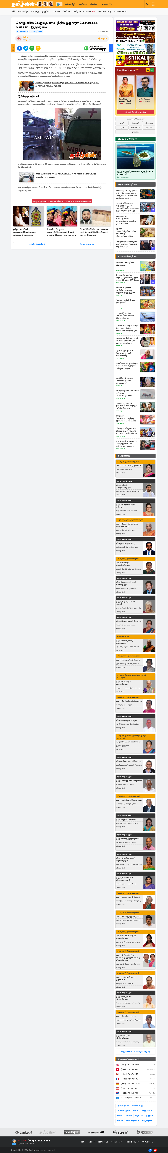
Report (104, 38)
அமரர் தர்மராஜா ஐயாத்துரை (128, 916)
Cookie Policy (132, 1142)
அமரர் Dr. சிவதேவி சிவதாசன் (129, 701)
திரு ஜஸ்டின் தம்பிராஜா (126, 543)
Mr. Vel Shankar (144, 99)
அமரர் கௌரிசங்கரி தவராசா (128, 466)
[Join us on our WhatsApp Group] (95, 48)
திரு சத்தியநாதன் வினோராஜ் (128, 761)
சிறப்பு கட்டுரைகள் (127, 139)
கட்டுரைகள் (147, 1121)
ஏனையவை (120, 11)
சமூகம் (28, 40)
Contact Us (103, 1142)
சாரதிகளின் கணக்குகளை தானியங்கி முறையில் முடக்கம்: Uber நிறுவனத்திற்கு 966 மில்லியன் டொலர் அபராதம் (126, 220)
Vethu (25, 37)
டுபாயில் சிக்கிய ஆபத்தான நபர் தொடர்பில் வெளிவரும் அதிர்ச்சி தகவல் (94, 232)
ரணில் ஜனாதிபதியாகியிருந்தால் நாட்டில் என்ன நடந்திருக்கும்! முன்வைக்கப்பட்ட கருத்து (67, 84)
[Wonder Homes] (135, 49)
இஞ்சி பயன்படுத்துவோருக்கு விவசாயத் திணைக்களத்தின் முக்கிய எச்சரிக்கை (126, 233)
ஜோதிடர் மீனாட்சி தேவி (125, 100)
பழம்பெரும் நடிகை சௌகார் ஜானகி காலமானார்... (124, 353)
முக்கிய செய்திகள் (37, 244)
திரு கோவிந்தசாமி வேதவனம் (129, 781)
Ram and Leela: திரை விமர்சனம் (125, 263)
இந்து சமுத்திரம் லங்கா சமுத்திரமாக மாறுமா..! (135, 172)
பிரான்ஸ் (128, 1116)
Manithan (119, 295)
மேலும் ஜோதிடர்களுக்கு (135, 112)
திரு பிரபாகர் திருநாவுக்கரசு (128, 839)
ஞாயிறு (135, 132)
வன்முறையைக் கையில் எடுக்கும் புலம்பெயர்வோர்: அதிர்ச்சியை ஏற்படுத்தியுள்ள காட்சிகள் (127, 393)
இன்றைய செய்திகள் (136, 119)
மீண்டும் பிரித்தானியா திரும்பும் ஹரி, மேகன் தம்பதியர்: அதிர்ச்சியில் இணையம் (126, 431)
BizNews (89, 11)
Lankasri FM (106, 4)
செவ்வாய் (135, 127)
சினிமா (94, 4)
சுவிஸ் (119, 1116)
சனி (122, 123)
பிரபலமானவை (87, 244)
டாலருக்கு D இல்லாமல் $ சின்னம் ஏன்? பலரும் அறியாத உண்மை (127, 340)
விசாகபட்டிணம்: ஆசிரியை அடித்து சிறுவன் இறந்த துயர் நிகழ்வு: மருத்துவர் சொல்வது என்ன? (125, 290)
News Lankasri (120, 283)
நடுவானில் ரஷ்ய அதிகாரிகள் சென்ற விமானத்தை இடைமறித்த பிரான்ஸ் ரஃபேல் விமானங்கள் (126, 315)
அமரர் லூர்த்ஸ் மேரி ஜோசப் (128, 660)
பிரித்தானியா (146, 1111)
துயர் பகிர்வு (124, 456)
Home (83, 1142)
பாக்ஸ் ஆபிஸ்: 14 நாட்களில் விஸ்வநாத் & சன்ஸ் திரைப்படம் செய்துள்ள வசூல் (126, 405)
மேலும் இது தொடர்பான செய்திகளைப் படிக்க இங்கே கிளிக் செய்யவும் (62, 201)
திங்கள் (149, 127)
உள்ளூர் (35, 11)
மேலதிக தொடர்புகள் (129, 1059)
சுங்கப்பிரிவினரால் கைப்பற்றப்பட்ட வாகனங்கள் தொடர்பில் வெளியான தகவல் (65, 175)
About (92, 1142)
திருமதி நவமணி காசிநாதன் (128, 742)
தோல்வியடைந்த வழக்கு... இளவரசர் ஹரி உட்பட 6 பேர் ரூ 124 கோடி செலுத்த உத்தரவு (127, 277)
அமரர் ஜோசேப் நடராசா (126, 1016)
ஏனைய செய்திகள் (127, 256)
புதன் (122, 127)
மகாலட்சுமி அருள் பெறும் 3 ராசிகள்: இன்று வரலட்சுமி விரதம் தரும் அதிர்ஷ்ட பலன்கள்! (127, 328)
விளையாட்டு (104, 11)
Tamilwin (33, 1150)
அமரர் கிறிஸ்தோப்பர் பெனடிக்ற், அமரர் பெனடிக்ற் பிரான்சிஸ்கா (128, 957)
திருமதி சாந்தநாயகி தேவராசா (129, 621)
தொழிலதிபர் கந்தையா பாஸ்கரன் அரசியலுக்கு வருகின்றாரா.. (126, 244)
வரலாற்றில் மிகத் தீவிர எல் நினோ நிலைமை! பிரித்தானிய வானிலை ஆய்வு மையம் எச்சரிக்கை (126, 194)
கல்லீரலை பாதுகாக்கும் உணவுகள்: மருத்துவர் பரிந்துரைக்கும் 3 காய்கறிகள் (127, 366)
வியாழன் (149, 123)
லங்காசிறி (70, 4)
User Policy (116, 1142)
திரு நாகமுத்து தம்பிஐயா (126, 720)
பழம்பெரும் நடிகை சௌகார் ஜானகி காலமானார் (124, 380)
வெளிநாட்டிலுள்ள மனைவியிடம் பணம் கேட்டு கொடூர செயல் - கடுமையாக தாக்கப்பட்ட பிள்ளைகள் (61, 232)
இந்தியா (45, 11)
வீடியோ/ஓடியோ (132, 1121)
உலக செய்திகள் (123, 1111)
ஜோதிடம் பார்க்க (128, 70)
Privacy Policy (149, 1142)
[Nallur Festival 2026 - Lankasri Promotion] (135, 37)
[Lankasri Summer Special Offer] (135, 25)
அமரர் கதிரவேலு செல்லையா (129, 800)
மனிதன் (83, 4)
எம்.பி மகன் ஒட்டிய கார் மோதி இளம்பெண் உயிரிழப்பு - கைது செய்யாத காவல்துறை (126, 443)
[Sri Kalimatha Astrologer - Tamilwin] (135, 60)
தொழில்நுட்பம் (123, 1106)
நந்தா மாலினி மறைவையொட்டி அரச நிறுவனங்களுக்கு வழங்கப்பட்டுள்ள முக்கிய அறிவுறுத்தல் (25, 232)
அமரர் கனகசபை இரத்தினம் (128, 897)
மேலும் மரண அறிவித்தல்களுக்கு (135, 1051)
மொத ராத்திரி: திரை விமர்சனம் (125, 301)
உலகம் (56, 11)
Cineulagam (120, 270)
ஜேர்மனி (139, 1116)
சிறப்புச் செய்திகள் (127, 184)
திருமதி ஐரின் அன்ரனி (126, 819)
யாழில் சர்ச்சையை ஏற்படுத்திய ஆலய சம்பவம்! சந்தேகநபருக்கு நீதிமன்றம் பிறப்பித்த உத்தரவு (127, 207)
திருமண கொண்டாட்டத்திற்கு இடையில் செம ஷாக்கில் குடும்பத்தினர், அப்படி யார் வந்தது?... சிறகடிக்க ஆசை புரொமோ (127, 418)
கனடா (135, 1111)
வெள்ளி (135, 123)
